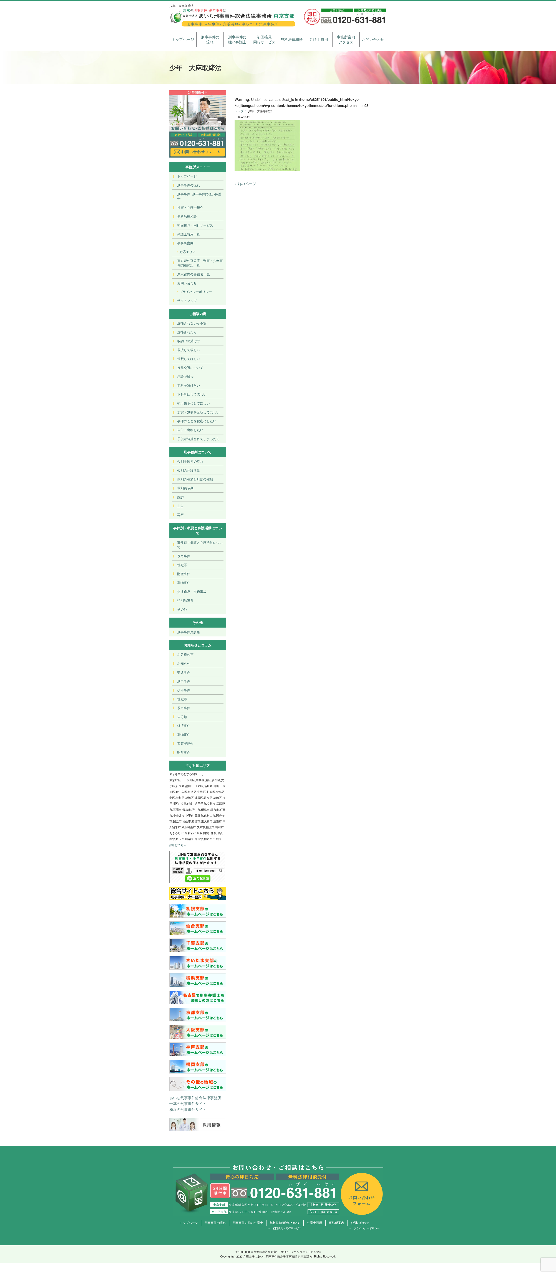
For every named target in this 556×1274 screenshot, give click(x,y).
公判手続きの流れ (190, 461)
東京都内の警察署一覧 (193, 274)
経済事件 (183, 725)
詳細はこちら (177, 845)
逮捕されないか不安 (192, 323)
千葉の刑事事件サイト (187, 1103)
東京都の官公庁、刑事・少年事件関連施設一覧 (200, 262)
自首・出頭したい (190, 429)
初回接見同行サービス (264, 39)
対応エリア (187, 251)
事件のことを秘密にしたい (196, 421)
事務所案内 (185, 243)
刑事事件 (183, 681)
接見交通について (190, 367)
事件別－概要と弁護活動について (200, 544)
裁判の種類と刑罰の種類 (195, 479)
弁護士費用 (318, 39)
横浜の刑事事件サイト (187, 1109)
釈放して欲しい (188, 349)
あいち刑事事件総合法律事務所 (195, 1097)
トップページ (183, 39)
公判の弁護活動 (188, 470)
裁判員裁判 (185, 488)
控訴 (180, 497)
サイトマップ (187, 300)
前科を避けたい (188, 385)
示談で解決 (185, 376)
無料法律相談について (285, 1222)
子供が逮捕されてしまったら (198, 438)
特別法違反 (185, 600)
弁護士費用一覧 (188, 234)
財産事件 (183, 573)
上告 (180, 505)
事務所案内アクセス (346, 39)
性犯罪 (182, 564)
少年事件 (183, 690)
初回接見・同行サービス (195, 225)
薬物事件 (183, 582)
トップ (239, 111)
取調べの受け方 (188, 341)
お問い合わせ (373, 39)
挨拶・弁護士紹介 (190, 207)
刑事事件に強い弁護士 (237, 39)
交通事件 (183, 672)
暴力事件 (183, 556)
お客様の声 (185, 654)
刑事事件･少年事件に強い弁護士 (199, 196)
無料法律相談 (292, 39)
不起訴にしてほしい (192, 394)
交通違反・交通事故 (192, 591)
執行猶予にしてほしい (193, 403)
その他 (182, 609)
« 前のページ (245, 183)
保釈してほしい (188, 358)
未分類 (182, 716)
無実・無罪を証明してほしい (198, 412)
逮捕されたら (187, 332)
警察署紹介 (185, 743)
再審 (180, 514)
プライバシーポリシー (195, 291)
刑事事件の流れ (210, 39)
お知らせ (183, 663)
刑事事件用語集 (188, 632)
